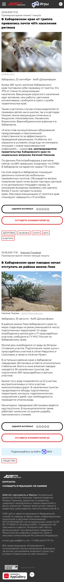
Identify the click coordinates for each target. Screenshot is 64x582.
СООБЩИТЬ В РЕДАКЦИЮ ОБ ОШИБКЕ (24, 486)
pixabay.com (8, 74)
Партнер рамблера (28, 567)
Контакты (8, 481)
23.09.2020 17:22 (9, 12)
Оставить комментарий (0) (32, 220)
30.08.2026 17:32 (9, 252)
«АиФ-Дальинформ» (32, 313)
